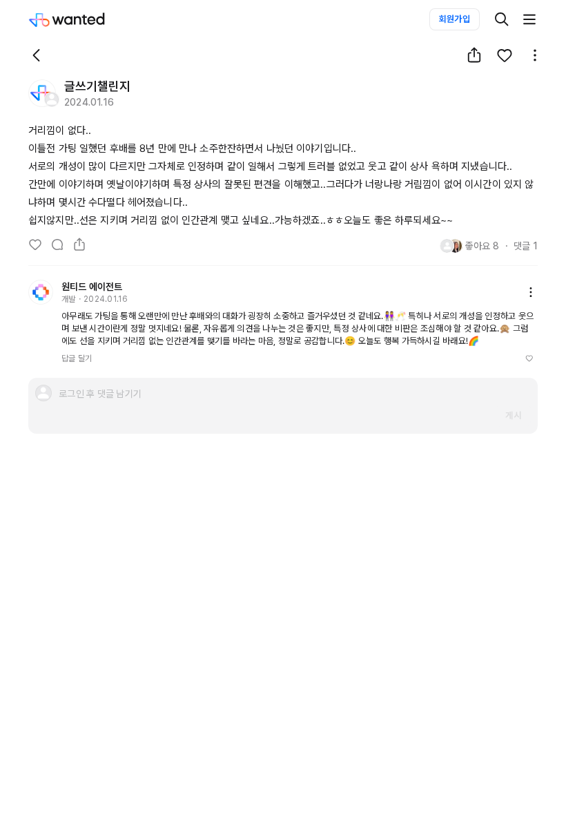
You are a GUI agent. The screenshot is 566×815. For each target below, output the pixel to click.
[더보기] (529, 19)
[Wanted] (80, 19)
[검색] (502, 19)
